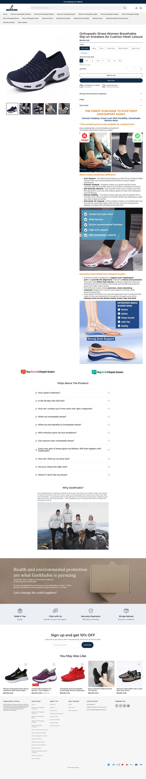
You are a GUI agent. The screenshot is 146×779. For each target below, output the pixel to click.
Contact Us (53, 710)
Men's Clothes (22, 22)
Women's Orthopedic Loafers (87, 14)
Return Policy (54, 716)
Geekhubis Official (75, 767)
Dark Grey (111, 48)
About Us (53, 704)
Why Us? (52, 707)
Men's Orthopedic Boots (11, 18)
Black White (123, 48)
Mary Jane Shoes (47, 18)
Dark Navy (84, 48)
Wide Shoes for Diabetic (81, 18)
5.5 (87, 60)
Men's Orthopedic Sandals (130, 14)
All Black (84, 53)
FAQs (70, 704)
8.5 (120, 60)
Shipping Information (56, 713)
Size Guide (71, 707)
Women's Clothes (9, 22)
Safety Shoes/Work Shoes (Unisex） (117, 18)
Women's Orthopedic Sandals (44, 14)
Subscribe (87, 645)
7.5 (109, 60)
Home (5, 14)
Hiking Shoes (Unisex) (63, 18)
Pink (101, 48)
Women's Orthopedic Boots (66, 14)
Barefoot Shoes (98, 18)
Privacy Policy (54, 722)
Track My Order (72, 710)
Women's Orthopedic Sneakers (21, 14)
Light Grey (135, 48)
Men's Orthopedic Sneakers (110, 14)
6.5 (98, 60)
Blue (94, 48)
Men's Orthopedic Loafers (30, 18)
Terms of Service (55, 725)
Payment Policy (55, 719)
